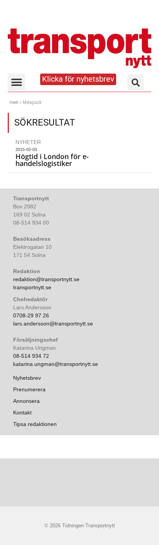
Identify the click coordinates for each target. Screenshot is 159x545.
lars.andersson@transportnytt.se (53, 323)
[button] (16, 82)
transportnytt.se (32, 287)
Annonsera (26, 401)
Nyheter (28, 142)
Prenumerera (29, 389)
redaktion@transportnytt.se (46, 279)
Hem (14, 102)
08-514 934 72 (31, 356)
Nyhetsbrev (27, 378)
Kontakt (22, 412)
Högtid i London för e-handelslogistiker (52, 160)
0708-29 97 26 (31, 315)
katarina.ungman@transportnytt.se (55, 364)
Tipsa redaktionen (35, 424)
